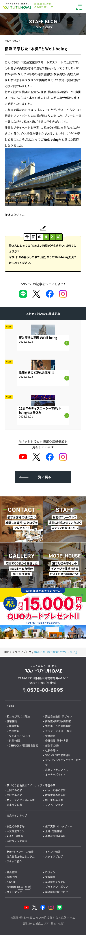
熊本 (53, 924)
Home (10, 706)
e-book (11, 882)
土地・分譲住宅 (53, 831)
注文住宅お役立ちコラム (21, 856)
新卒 (20, 887)
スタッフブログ (22, 652)
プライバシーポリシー (58, 887)
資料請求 (50, 877)
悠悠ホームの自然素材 (58, 726)
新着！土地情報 (15, 836)
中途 (27, 887)
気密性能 (14, 731)
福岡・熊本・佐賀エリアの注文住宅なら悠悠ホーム (44, 918)
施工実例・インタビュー (58, 826)
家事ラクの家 (14, 805)
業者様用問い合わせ (56, 892)
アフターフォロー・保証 (58, 731)
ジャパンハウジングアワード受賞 (63, 762)
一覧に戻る (43, 477)
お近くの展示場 (16, 826)
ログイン (50, 872)
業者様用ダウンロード (58, 882)
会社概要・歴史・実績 (56, 741)
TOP (6, 652)
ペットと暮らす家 (55, 790)
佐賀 (61, 924)
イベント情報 (52, 852)
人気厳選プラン (16, 831)
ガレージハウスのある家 (21, 800)
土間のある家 (14, 790)
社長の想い (51, 750)
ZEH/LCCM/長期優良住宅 (23, 745)
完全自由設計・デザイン (58, 716)
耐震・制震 (15, 741)
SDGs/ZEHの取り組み (58, 755)
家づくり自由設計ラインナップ (24, 785)
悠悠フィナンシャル (56, 770)
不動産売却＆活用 (55, 836)
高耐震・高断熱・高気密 (58, 721)
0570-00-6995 (45, 690)
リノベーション (54, 805)
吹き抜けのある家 (55, 795)
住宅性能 (12, 721)
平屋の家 (50, 785)
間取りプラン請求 (17, 841)
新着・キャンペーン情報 (20, 852)
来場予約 (12, 877)
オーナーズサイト (55, 774)
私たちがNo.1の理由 (18, 716)
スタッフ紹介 (14, 861)
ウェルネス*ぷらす (20, 736)
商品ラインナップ (17, 815)
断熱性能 (14, 726)
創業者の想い (52, 745)
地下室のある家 (54, 800)
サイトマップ (14, 892)
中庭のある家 (14, 795)
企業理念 (50, 736)
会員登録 (12, 872)
